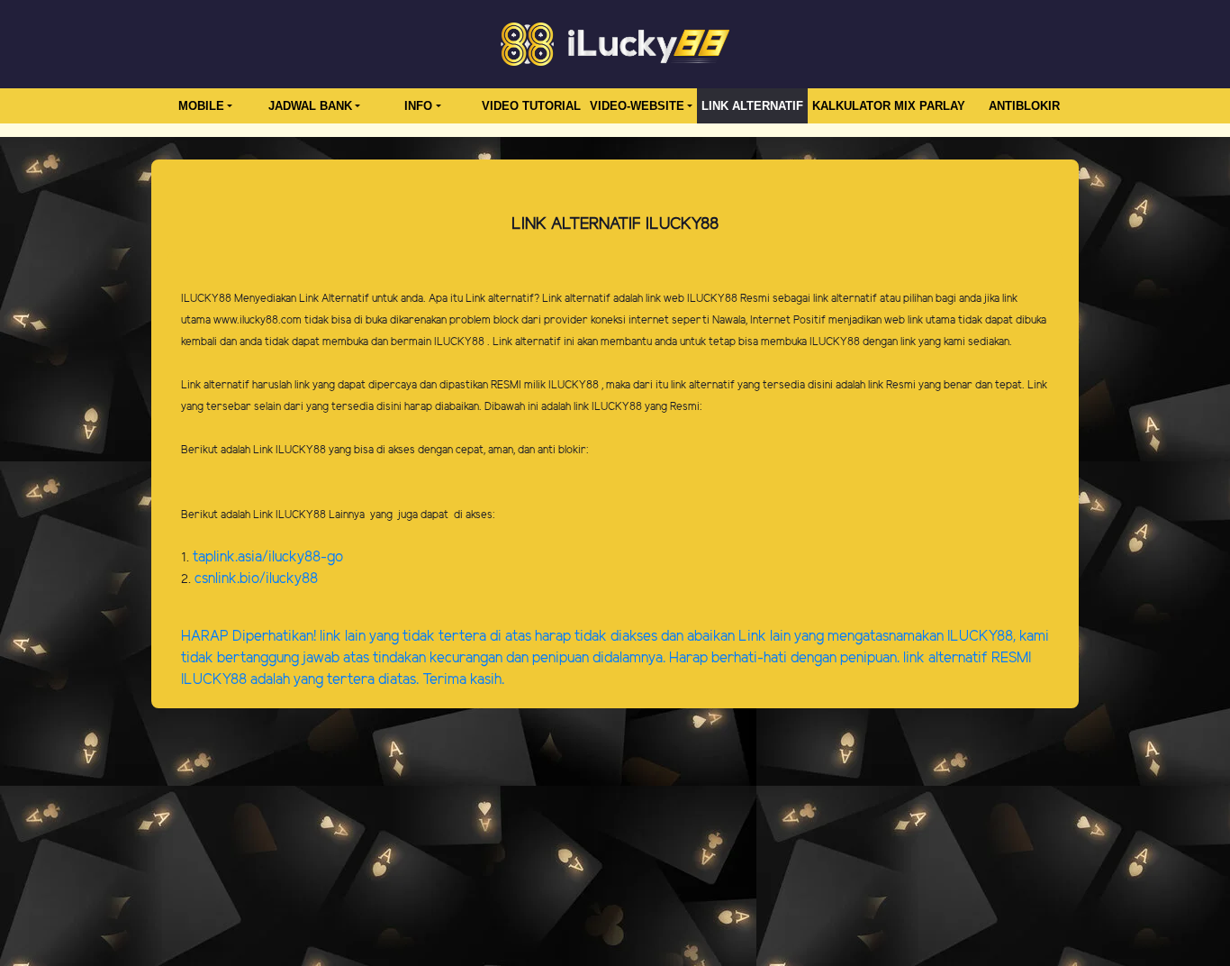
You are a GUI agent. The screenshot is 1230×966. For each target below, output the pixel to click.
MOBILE (201, 106)
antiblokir (1024, 106)
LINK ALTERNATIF (752, 106)
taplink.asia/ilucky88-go (268, 557)
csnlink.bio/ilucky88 (256, 579)
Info (418, 106)
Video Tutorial (531, 106)
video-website (637, 106)
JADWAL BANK (310, 106)
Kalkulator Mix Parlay (888, 106)
